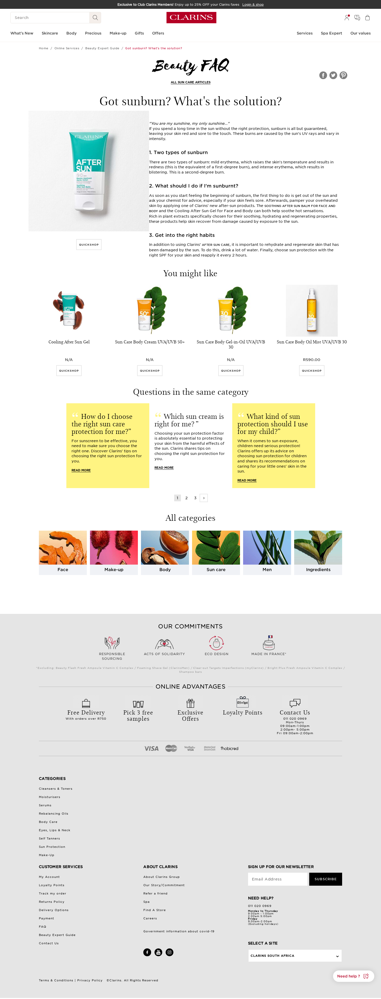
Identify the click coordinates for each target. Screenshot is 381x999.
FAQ (42, 926)
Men (267, 569)
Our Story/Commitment (164, 885)
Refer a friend (155, 893)
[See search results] (95, 17)
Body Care (48, 822)
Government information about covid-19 (179, 931)
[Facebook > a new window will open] (147, 955)
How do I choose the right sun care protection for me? (102, 423)
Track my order (52, 893)
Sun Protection (52, 847)
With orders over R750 (86, 714)
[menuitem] (347, 18)
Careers (150, 918)
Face (63, 569)
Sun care (216, 569)
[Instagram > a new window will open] (169, 955)
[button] (353, 976)
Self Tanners (49, 838)
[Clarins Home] (191, 17)
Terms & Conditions (56, 980)
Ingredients (318, 569)
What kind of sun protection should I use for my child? (272, 423)
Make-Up (46, 855)
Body (165, 569)
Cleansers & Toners (56, 788)
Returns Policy (52, 902)
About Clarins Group (161, 877)
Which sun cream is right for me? (189, 419)
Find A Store (154, 910)
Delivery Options (54, 910)
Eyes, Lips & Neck (54, 830)
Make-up (113, 569)
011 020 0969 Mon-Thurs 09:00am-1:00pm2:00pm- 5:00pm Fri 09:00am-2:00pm (295, 721)
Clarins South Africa (273, 956)
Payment (46, 918)
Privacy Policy (90, 980)
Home (43, 48)
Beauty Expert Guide (102, 48)
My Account (49, 877)
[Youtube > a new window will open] (158, 955)
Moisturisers (49, 797)
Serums (45, 805)
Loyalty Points (52, 885)
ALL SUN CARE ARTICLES (190, 82)
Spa (146, 902)
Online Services (67, 48)
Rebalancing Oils (53, 813)
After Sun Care (216, 245)
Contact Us (49, 943)
